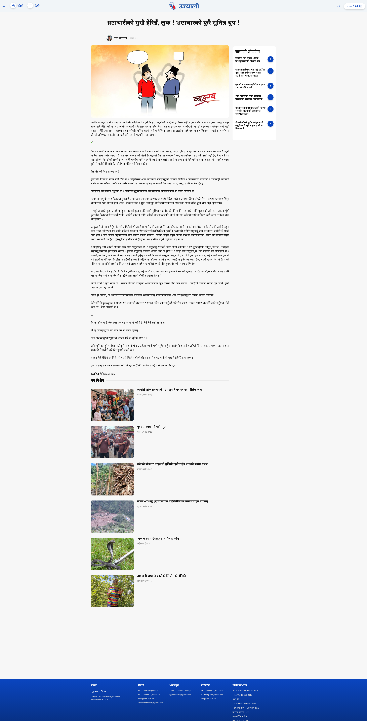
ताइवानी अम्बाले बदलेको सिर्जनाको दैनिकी (161, 576)
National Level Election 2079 (246, 708)
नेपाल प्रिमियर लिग (240, 716)
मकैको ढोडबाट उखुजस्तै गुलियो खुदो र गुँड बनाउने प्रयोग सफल (172, 464)
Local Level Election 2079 (244, 703)
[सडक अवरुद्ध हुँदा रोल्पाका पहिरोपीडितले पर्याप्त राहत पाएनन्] (112, 516)
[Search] (338, 6)
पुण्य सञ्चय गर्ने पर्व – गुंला (152, 427)
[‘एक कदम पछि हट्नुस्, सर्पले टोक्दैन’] (112, 554)
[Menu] (4, 6)
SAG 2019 (237, 699)
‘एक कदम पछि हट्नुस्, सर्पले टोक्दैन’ (158, 539)
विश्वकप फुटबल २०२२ (241, 712)
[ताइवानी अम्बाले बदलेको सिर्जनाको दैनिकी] (112, 591)
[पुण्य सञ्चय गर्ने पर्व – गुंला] (112, 442)
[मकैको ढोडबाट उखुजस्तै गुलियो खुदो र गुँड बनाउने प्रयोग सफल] (112, 479)
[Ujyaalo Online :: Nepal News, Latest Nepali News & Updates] (183, 6)
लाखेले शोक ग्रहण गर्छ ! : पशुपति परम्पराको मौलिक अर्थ (169, 390)
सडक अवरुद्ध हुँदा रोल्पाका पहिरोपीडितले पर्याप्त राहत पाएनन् (172, 501)
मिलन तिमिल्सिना (120, 38)
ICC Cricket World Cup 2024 (245, 690)
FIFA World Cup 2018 (242, 695)
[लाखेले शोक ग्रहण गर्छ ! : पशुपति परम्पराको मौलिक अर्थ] (112, 405)
